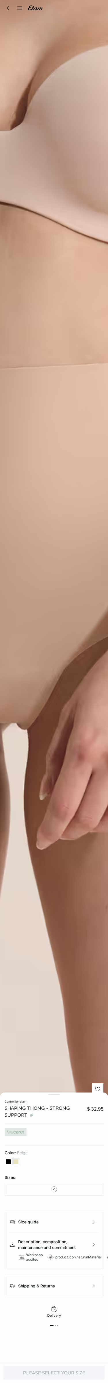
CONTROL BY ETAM (15, 1101)
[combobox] (54, 1189)
